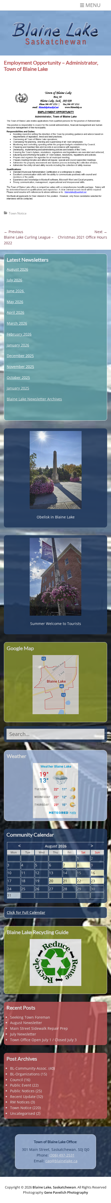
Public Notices (22, 1090)
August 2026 (17, 269)
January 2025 (18, 388)
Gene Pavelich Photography (66, 1192)
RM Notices (20, 1102)
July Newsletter (23, 1034)
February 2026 (19, 334)
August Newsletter (26, 1022)
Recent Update (23, 1096)
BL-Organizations (25, 1074)
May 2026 (15, 301)
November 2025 (20, 366)
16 (97, 873)
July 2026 (14, 279)
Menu (93, 5)
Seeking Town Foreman (30, 1017)
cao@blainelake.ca (61, 1160)
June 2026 (15, 290)
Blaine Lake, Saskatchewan (54, 1187)
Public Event (20, 1085)
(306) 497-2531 (62, 1155)
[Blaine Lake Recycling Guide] (55, 962)
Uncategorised (22, 1113)
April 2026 (15, 312)
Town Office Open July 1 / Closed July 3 (43, 1039)
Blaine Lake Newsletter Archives (34, 399)
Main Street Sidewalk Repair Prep (39, 1028)
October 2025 (18, 377)
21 (69, 881)
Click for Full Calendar (26, 912)
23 (97, 881)
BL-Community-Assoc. (28, 1068)
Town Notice (18, 213)
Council (16, 1079)
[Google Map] (55, 684)
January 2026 (18, 345)
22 (83, 881)
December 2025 (20, 355)
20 (55, 881)
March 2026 (17, 323)
